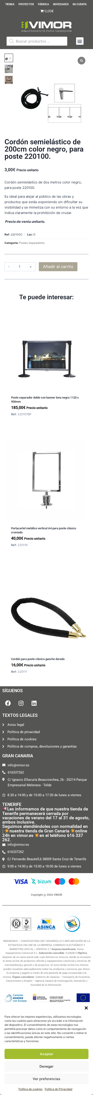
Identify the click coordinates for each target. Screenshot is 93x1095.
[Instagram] (21, 703)
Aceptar (46, 1054)
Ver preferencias (46, 1079)
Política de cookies (30, 1089)
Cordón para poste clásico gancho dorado (38, 659)
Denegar (46, 1066)
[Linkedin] (34, 703)
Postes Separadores (31, 243)
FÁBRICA (43, 4)
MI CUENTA (80, 4)
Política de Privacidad (58, 1089)
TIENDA (9, 4)
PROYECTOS (26, 4)
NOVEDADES (61, 4)
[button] (86, 1008)
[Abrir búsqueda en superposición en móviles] (37, 41)
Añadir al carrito (58, 266)
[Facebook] (8, 703)
